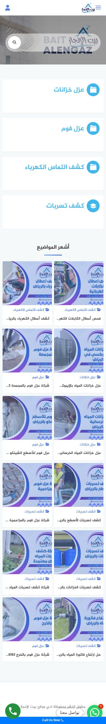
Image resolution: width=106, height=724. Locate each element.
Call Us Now (51, 720)
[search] (14, 42)
